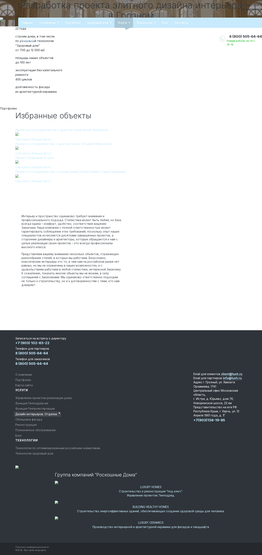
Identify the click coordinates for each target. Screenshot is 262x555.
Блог (165, 22)
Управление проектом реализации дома (43, 398)
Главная (27, 22)
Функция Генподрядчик (31, 403)
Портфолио (73, 22)
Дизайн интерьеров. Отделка (36, 414)
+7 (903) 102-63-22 (32, 343)
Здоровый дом (97, 22)
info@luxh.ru (232, 378)
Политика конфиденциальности (32, 547)
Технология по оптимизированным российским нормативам (57, 448)
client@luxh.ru (231, 374)
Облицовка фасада (28, 419)
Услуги (122, 22)
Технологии (144, 22)
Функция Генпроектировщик (35, 408)
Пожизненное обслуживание (35, 430)
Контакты (181, 22)
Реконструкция (26, 424)
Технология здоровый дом (34, 453)
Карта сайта (24, 385)
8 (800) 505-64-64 (245, 36)
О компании (47, 22)
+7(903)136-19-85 (209, 420)
